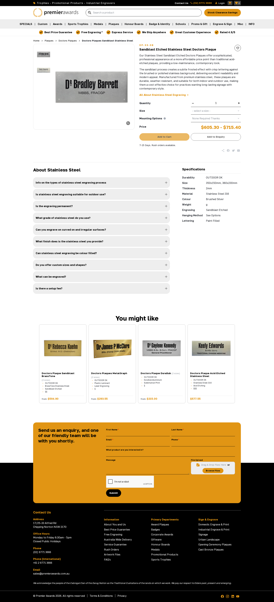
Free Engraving (113, 534)
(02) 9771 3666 (202, 2)
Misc (240, 24)
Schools (181, 24)
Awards (57, 24)
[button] (43, 54)
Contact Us (181, 3)
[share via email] (238, 150)
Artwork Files (112, 554)
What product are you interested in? (124, 450)
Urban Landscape (209, 539)
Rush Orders (111, 549)
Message (110, 460)
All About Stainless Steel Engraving (162, 94)
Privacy (122, 595)
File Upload (197, 460)
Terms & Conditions (101, 595)
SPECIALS (26, 24)
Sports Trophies (78, 24)
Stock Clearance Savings (223, 12)
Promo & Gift (199, 24)
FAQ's (107, 559)
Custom (42, 24)
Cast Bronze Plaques (211, 549)
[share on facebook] (228, 150)
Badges (155, 529)
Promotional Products (164, 554)
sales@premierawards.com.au (51, 573)
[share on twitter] (233, 150)
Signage (203, 534)
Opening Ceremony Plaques (215, 544)
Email (109, 439)
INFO (251, 24)
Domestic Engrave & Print (213, 524)
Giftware (156, 539)
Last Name (176, 429)
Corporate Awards (162, 534)
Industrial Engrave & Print (213, 529)
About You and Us (115, 524)
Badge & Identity (159, 24)
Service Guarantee (115, 544)
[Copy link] (223, 150)
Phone (174, 439)
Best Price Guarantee (117, 529)
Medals (98, 24)
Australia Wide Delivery (118, 539)
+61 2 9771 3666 (42, 562)
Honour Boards (134, 24)
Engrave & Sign (222, 24)
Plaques (114, 24)
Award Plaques (160, 524)
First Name (111, 429)
